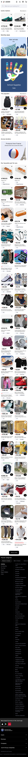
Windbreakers (18, 657)
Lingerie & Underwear (20, 585)
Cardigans (17, 635)
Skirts (16, 610)
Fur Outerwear (18, 673)
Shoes (2, 570)
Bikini (16, 637)
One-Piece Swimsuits (20, 663)
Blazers (17, 671)
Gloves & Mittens (19, 704)
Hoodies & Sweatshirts (20, 577)
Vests (16, 713)
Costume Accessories (20, 643)
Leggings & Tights (19, 659)
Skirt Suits (17, 700)
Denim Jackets (18, 702)
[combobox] (15, 6)
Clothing (3, 564)
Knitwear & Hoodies (20, 569)
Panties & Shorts (19, 698)
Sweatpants (18, 651)
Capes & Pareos (19, 692)
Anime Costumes (19, 667)
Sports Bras (18, 688)
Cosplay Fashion (19, 583)
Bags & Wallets (4, 572)
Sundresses (18, 649)
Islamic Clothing (19, 675)
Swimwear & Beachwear (21, 603)
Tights (16, 655)
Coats (16, 641)
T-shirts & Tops (19, 567)
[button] (2, 724)
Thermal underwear (20, 715)
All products (23, 10)
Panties (17, 665)
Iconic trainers (5, 11)
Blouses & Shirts (19, 581)
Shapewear (18, 686)
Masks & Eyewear (19, 708)
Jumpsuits (17, 677)
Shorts (16, 627)
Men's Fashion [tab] (17, 560)
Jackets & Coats (19, 579)
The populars (5, 93)
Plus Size (3, 568)
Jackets (17, 608)
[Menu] (1, 1)
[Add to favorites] (11, 14)
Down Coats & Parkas (20, 645)
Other (2, 574)
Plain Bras (17, 647)
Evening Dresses (19, 618)
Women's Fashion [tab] (6, 560)
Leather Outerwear (19, 706)
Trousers (17, 573)
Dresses (17, 571)
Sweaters (17, 612)
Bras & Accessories (19, 616)
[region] (14, 22)
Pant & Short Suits (19, 631)
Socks (16, 599)
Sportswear (18, 601)
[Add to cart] (11, 25)
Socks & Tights (19, 587)
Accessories (4, 566)
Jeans (16, 620)
